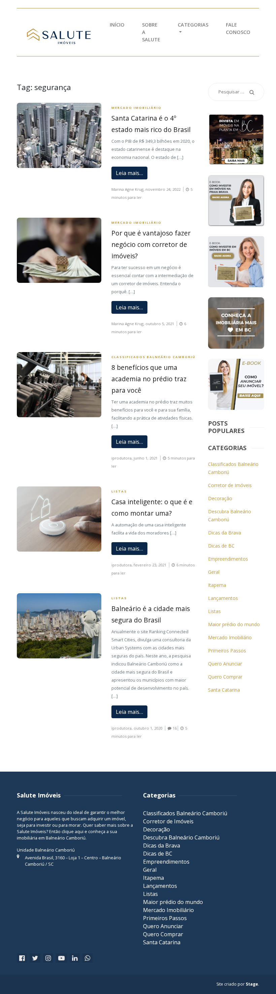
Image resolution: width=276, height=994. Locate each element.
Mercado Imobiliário (136, 107)
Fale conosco (238, 28)
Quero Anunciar (225, 663)
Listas (119, 491)
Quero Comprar (225, 677)
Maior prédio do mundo (234, 624)
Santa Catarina (224, 690)
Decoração (220, 498)
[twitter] (35, 958)
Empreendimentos (228, 559)
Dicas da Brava (224, 532)
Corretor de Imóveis (230, 485)
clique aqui (72, 831)
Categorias (193, 24)
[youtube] (61, 958)
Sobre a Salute (151, 31)
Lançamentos (223, 598)
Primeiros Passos (227, 650)
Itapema (217, 585)
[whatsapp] (87, 958)
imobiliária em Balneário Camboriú (51, 838)
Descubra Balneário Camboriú (181, 837)
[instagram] (48, 958)
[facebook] (22, 958)
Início (117, 24)
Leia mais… (129, 173)
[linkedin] (75, 958)
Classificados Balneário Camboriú (153, 357)
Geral (213, 572)
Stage (252, 984)
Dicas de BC (221, 546)
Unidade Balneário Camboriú (46, 850)
